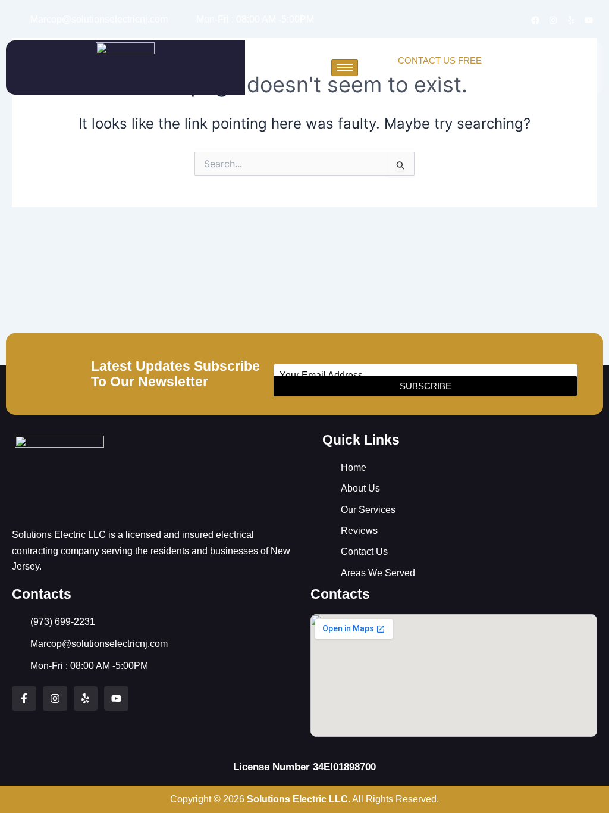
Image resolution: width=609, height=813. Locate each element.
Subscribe (425, 386)
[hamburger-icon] (344, 67)
